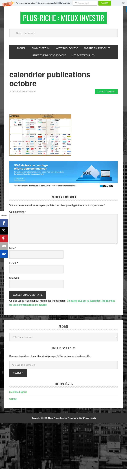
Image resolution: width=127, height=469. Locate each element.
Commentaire (17, 212)
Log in (93, 418)
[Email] (4, 246)
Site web (14, 278)
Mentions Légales (18, 391)
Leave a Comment (106, 91)
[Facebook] (4, 223)
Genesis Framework (69, 418)
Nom (12, 248)
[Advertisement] (65, 105)
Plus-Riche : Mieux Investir (63, 17)
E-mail (13, 263)
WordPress (84, 418)
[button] (63, 3)
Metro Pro (52, 418)
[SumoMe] (4, 254)
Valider (104, 3)
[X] (4, 230)
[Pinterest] (4, 238)
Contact (13, 398)
